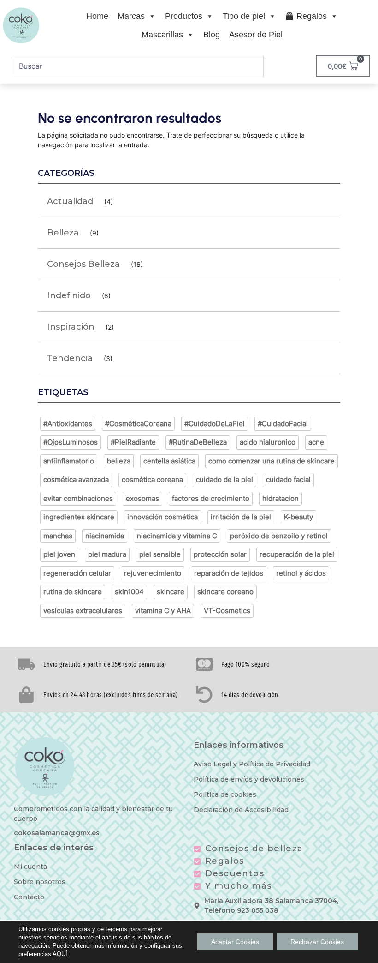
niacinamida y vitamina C (177, 535)
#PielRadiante (133, 442)
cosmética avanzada (76, 479)
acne (316, 442)
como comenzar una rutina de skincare (271, 461)
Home (97, 16)
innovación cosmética (162, 516)
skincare (170, 591)
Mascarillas (162, 34)
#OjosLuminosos (70, 442)
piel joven (59, 554)
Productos (183, 16)
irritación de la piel (241, 516)
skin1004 (129, 591)
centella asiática (169, 461)
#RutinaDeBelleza (198, 442)
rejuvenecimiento (152, 573)
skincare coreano (225, 591)
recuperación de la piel (297, 554)
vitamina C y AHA (163, 610)
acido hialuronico (267, 442)
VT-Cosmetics (227, 610)
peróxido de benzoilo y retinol (279, 535)
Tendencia (70, 358)
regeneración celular (77, 573)
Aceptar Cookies (235, 941)
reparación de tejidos (228, 573)
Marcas (131, 16)
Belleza (63, 233)
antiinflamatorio (68, 461)
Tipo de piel (244, 16)
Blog (211, 34)
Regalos (311, 16)
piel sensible (160, 554)
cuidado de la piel (224, 479)
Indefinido (69, 295)
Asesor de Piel (256, 34)
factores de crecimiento (210, 498)
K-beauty (298, 516)
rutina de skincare (72, 591)
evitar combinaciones (78, 498)
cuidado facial (288, 479)
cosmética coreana (152, 479)
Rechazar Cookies (317, 941)
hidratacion (280, 498)
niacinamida (104, 535)
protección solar (220, 554)
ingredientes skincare (78, 516)
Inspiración (70, 327)
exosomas (142, 498)
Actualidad (70, 201)
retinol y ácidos (301, 573)
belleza (118, 461)
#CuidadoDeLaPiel (214, 423)
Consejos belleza (83, 264)
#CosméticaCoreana (138, 423)
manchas (57, 535)
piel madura (107, 554)
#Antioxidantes (67, 423)
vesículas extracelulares (82, 610)
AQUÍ (60, 954)
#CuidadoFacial (283, 423)
